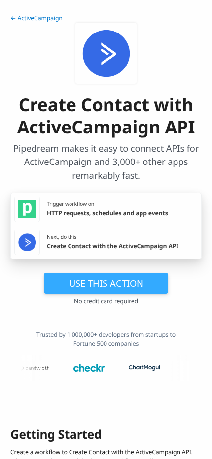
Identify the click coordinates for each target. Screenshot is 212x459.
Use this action (106, 283)
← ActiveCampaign (36, 18)
